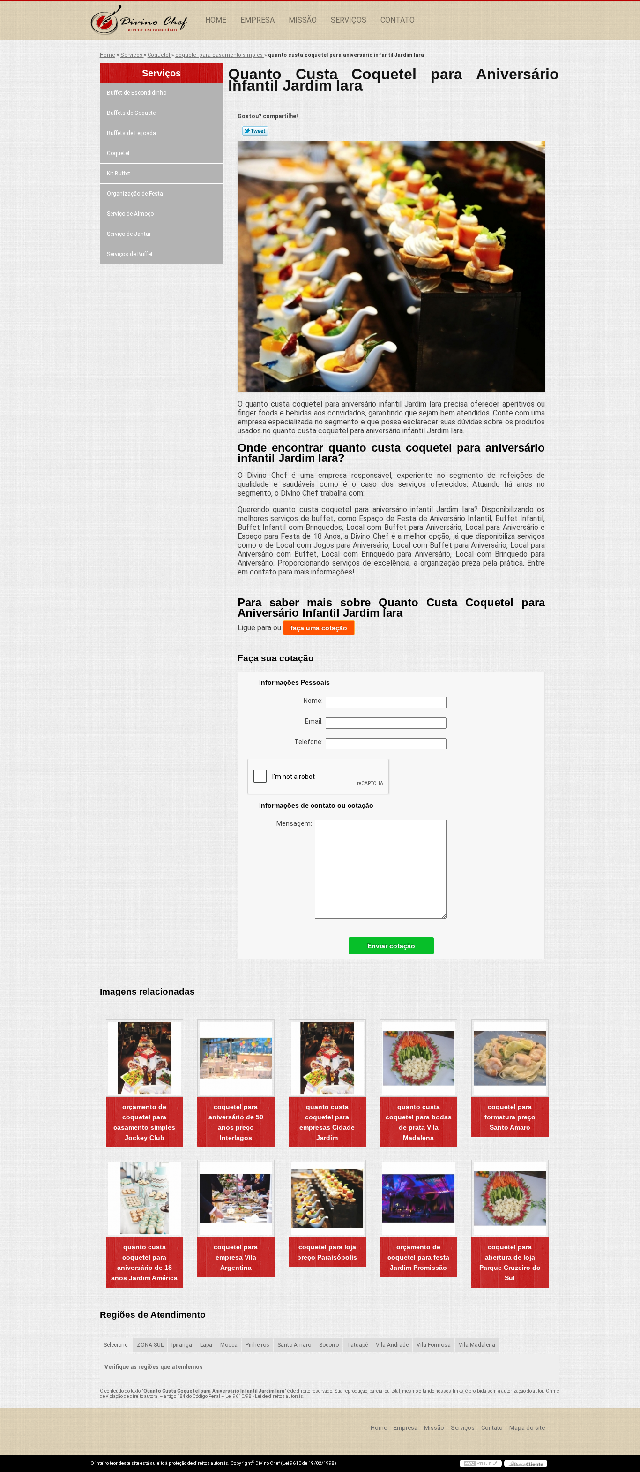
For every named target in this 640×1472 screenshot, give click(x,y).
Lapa (206, 1345)
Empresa (257, 19)
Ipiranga (181, 1345)
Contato (397, 19)
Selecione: (116, 1345)
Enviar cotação (391, 946)
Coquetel (118, 153)
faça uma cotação (318, 628)
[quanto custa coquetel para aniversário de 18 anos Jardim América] (144, 1198)
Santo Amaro (294, 1345)
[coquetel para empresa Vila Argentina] (236, 1198)
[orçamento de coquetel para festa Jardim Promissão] (418, 1198)
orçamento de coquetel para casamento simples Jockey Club (144, 1122)
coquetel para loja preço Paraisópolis (327, 1252)
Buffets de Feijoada (131, 133)
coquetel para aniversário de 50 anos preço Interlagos (235, 1122)
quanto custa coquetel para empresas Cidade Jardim (327, 1122)
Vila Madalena (477, 1345)
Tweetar (255, 131)
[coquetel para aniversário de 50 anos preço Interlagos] (236, 1058)
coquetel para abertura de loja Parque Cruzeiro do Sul (510, 1262)
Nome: (315, 700)
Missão (303, 19)
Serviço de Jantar (129, 234)
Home (215, 19)
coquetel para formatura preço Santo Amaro (510, 1117)
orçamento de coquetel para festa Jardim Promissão (418, 1257)
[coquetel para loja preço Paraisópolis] (327, 1198)
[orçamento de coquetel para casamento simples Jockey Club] (144, 1058)
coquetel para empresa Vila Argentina (236, 1257)
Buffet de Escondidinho (136, 93)
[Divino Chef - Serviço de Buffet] (144, 20)
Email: (315, 721)
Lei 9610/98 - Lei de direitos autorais (264, 1396)
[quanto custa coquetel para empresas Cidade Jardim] (327, 1058)
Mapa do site (527, 1427)
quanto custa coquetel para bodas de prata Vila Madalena (419, 1122)
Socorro (329, 1345)
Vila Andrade (392, 1345)
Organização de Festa (135, 193)
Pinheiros (257, 1345)
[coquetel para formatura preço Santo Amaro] (510, 1058)
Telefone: (310, 742)
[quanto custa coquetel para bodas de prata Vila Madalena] (418, 1058)
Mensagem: (295, 823)
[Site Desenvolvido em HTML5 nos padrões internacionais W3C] (481, 1463)
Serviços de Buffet (130, 254)
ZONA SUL (150, 1345)
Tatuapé (357, 1345)
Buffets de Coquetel (132, 113)
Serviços (348, 19)
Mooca (229, 1345)
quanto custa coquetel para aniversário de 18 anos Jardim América (144, 1262)
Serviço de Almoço (130, 214)
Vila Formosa (434, 1345)
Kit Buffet (118, 173)
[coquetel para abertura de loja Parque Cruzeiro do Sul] (510, 1198)
